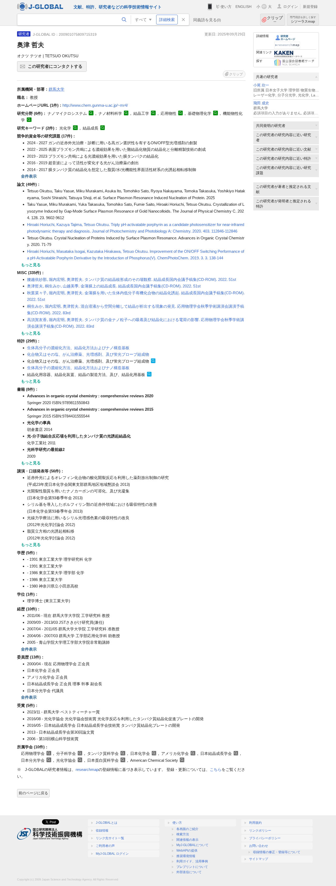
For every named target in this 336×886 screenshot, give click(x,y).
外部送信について (189, 872)
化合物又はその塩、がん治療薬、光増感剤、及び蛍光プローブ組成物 (88, 354)
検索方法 (182, 834)
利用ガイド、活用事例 (192, 861)
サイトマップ (258, 859)
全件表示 (29, 176)
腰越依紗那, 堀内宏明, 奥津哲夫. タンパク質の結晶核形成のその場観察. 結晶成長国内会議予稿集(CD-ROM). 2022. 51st (131, 279)
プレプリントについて (192, 867)
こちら (216, 769)
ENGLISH (243, 6)
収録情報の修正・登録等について (276, 852)
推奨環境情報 (185, 856)
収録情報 (102, 830)
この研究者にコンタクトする (57, 68)
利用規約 (255, 823)
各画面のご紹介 (187, 829)
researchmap (87, 769)
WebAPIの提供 (186, 850)
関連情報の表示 (187, 840)
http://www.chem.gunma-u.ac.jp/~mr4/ (95, 105)
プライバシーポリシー (265, 838)
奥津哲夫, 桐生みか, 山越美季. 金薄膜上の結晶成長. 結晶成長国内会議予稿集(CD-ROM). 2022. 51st (114, 286)
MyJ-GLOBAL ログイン (112, 854)
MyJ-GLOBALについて (192, 845)
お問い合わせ (258, 846)
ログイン (290, 6)
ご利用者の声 (105, 846)
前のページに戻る (33, 793)
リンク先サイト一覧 (110, 838)
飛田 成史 (261, 103)
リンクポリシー (260, 830)
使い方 (226, 6)
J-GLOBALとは (106, 823)
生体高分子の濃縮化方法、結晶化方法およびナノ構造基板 (78, 348)
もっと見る (31, 264)
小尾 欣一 (261, 85)
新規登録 (310, 6)
